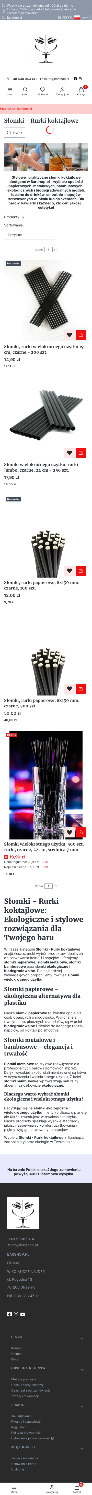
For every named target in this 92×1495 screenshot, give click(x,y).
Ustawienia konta (23, 1464)
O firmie (16, 1354)
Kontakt (16, 1348)
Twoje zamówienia (24, 1458)
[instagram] (81, 78)
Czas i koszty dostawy (27, 1385)
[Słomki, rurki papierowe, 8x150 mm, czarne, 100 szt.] (46, 536)
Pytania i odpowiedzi (26, 1421)
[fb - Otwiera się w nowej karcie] (10, 1314)
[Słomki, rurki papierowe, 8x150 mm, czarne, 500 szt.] (46, 654)
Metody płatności (23, 1379)
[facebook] (76, 78)
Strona (39, 249)
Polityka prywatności (26, 1433)
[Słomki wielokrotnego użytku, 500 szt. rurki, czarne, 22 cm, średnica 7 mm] (46, 785)
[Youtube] (23, 1314)
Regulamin (18, 1427)
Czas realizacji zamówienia (31, 1390)
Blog (14, 1359)
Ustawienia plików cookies (30, 1438)
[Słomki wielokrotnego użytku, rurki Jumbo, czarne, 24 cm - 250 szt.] (46, 418)
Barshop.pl (16, 109)
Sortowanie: (14, 225)
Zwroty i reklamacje (25, 1396)
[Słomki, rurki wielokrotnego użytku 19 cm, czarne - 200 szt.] (46, 300)
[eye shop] (46, 1213)
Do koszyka (81, 335)
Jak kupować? (21, 1416)
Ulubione (17, 1469)
